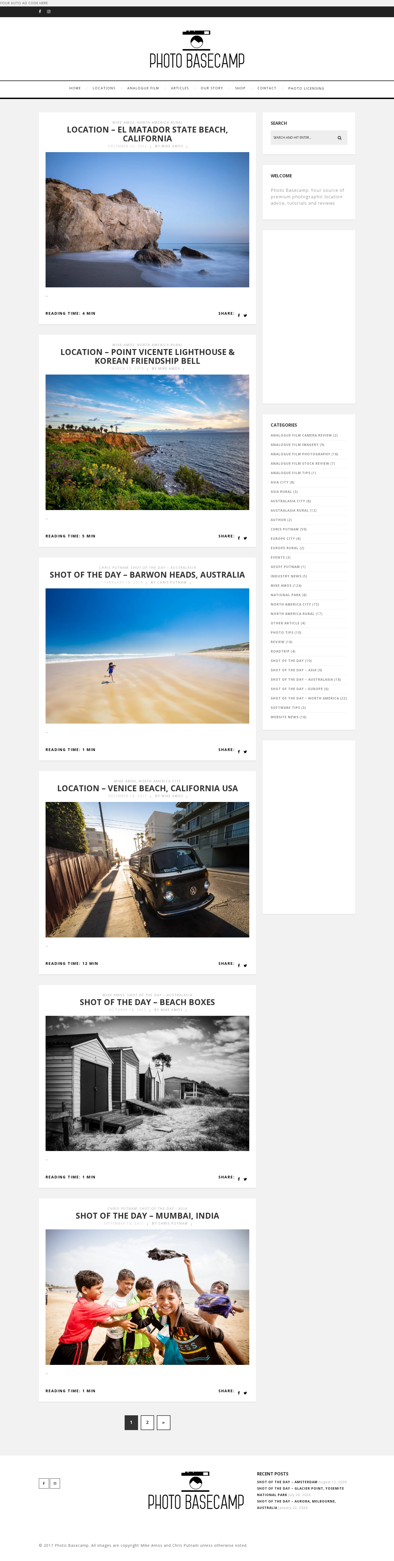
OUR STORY (212, 88)
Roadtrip (280, 651)
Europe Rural (285, 548)
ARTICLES (180, 88)
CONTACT (267, 88)
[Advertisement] (310, 315)
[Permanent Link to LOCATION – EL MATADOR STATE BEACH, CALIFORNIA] (147, 286)
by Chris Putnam (169, 582)
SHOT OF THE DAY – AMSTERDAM (287, 1482)
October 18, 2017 (127, 1009)
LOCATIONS (104, 88)
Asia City (280, 482)
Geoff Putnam (285, 567)
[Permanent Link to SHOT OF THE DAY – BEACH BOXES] (147, 1150)
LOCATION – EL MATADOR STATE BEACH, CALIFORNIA (147, 134)
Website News (285, 717)
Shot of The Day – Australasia (163, 567)
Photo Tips (282, 632)
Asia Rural (281, 491)
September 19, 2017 (124, 1223)
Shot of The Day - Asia (163, 1208)
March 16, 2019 (127, 368)
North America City (160, 781)
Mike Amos (123, 122)
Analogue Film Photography (300, 454)
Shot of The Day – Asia (294, 670)
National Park (286, 595)
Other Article (285, 623)
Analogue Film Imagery (295, 444)
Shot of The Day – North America (305, 698)
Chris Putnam (114, 567)
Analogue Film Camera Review (301, 435)
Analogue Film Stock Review (300, 463)
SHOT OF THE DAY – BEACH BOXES (147, 1001)
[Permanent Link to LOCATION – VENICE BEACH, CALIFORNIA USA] (147, 936)
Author (278, 520)
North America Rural (160, 122)
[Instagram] (51, 11)
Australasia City (288, 501)
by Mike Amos (169, 146)
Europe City (283, 538)
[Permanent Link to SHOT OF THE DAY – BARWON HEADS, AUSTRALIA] (147, 722)
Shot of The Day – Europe (297, 689)
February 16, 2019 (124, 582)
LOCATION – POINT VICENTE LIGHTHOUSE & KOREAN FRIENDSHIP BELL (147, 356)
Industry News (286, 576)
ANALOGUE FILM (143, 88)
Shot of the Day (287, 660)
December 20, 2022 (127, 146)
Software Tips (285, 707)
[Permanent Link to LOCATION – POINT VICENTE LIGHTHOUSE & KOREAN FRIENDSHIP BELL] (147, 509)
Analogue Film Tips (290, 473)
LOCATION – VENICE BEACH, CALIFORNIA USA (147, 788)
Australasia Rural (290, 510)
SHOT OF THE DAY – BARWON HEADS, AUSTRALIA (147, 574)
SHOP (240, 88)
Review (278, 642)
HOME (75, 88)
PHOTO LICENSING (306, 88)
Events (278, 557)
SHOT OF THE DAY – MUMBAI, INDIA (147, 1215)
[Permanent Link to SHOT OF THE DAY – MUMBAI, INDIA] (147, 1363)
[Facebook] (43, 11)
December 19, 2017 (127, 796)
